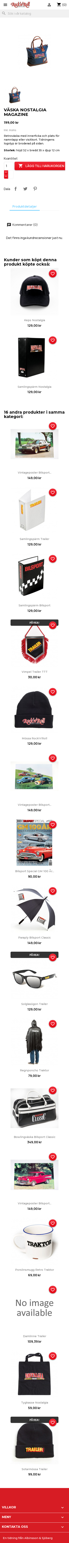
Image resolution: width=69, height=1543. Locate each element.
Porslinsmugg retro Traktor (34, 1270)
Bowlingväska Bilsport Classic (34, 1137)
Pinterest (35, 189)
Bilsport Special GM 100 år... (34, 871)
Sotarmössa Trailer (35, 1469)
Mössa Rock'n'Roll (34, 738)
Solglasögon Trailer (34, 1004)
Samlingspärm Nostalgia (34, 387)
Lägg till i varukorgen (41, 165)
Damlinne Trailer (34, 1336)
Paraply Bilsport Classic (34, 937)
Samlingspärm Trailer (34, 539)
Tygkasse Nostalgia (34, 1402)
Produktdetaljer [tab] (24, 207)
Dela (15, 189)
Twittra (25, 189)
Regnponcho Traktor (34, 1070)
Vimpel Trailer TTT (35, 672)
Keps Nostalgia (34, 320)
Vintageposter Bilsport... (34, 472)
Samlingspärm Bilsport (34, 605)
